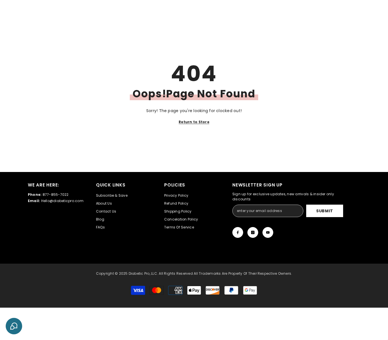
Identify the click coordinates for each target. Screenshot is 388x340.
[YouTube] (267, 232)
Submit (324, 211)
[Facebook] (237, 232)
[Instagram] (252, 232)
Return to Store (194, 121)
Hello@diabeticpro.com (62, 200)
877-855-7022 (56, 194)
